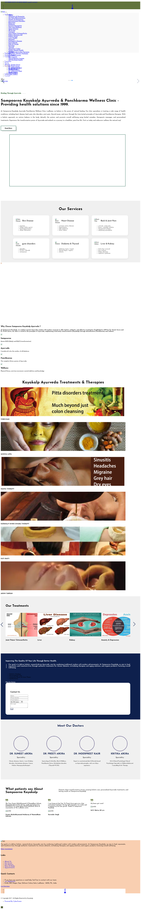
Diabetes (11, 24)
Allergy (10, 15)
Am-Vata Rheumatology (16, 18)
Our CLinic (8, 863)
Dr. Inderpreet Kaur (15, 71)
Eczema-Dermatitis (15, 26)
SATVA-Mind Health (15, 60)
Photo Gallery (13, 73)
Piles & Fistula (13, 44)
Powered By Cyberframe (13, 901)
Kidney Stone (13, 36)
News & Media (10, 866)
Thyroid (11, 47)
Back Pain (11, 22)
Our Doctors (9, 864)
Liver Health (12, 38)
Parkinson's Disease (15, 41)
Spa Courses (12, 57)
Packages (8, 53)
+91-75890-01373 (10, 2)
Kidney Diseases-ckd (15, 35)
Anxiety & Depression (15, 19)
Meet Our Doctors (10, 682)
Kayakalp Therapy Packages (18, 53)
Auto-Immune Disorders (16, 21)
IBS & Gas (11, 30)
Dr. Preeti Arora (13, 66)
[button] (70, 80)
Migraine (11, 39)
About (7, 64)
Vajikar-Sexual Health (15, 50)
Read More (8, 128)
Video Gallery (13, 74)
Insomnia (11, 32)
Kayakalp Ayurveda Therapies (18, 52)
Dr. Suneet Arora (14, 65)
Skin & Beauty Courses (16, 58)
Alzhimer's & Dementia (16, 16)
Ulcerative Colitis (14, 49)
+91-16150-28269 (21, 2)
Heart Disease (13, 29)
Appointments (10, 867)
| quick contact (32, 2)
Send (11, 709)
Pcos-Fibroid (12, 42)
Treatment (8, 15)
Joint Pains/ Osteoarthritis (17, 33)
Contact (7, 76)
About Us (8, 861)
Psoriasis (11, 46)
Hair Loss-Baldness (15, 27)
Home (7, 63)
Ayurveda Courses (14, 55)
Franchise (8, 61)
